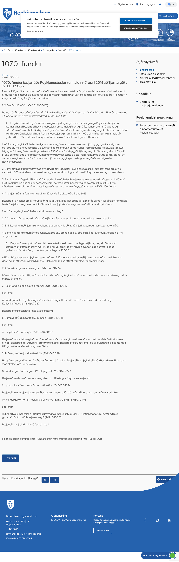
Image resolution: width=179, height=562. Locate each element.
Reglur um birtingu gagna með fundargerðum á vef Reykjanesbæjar (157, 129)
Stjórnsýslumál (33, 50)
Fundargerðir (49, 50)
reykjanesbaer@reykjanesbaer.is (23, 533)
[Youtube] (169, 520)
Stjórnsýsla (18, 50)
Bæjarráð (62, 50)
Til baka (11, 458)
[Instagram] (157, 520)
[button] (158, 555)
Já (45, 479)
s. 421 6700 (12, 529)
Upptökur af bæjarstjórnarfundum (152, 103)
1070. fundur (75, 50)
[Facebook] (145, 520)
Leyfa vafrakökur (135, 21)
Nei (54, 479)
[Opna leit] (160, 4)
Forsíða (6, 50)
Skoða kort (103, 530)
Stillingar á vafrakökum (135, 28)
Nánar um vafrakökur (35, 31)
